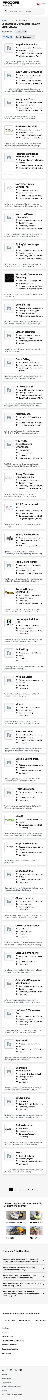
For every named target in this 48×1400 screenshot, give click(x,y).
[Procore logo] (11, 2)
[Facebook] (6, 1370)
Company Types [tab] (9, 1320)
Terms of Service (7, 1383)
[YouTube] (20, 1370)
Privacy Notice (6, 1379)
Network (8, 5)
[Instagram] (16, 1370)
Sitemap (4, 1391)
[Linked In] (3, 1370)
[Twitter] (11, 1370)
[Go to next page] (37, 1189)
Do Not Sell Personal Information (11, 1387)
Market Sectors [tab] (24, 1320)
